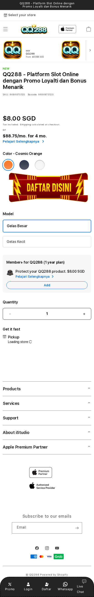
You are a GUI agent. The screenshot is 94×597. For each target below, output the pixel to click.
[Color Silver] (40, 165)
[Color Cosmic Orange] (8, 164)
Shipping (25, 124)
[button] (5, 29)
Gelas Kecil (16, 241)
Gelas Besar (17, 226)
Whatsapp (65, 589)
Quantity (10, 302)
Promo (10, 589)
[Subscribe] (77, 528)
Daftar (46, 589)
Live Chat (80, 588)
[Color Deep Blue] (24, 165)
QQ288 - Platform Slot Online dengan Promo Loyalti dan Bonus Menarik (47, 5)
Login (28, 589)
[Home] (34, 29)
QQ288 (34, 574)
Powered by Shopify (54, 574)
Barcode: (32, 94)
